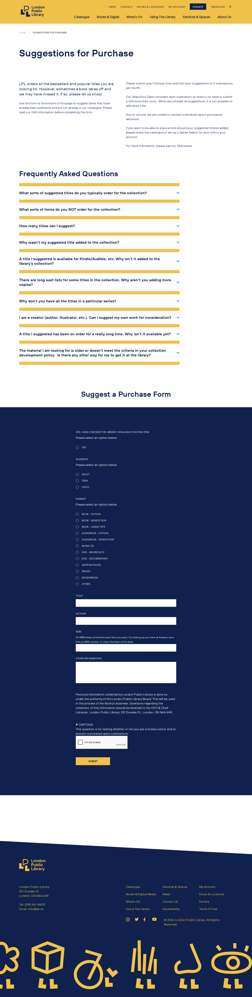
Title (79, 595)
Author (81, 613)
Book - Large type (93, 526)
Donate (204, 901)
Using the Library (163, 17)
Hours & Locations (211, 894)
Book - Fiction (91, 514)
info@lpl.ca (36, 909)
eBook (86, 571)
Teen (85, 480)
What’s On (134, 17)
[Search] (230, 6)
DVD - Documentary (95, 558)
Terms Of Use (208, 909)
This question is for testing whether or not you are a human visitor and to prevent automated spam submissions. (126, 729)
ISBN (78, 631)
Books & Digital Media (141, 894)
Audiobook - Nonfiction (98, 539)
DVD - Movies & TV (93, 552)
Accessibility (171, 909)
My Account (207, 887)
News (166, 894)
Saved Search (188, 132)
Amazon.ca (165, 637)
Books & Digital (108, 17)
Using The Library (138, 909)
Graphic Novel (91, 565)
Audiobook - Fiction (95, 533)
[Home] (33, 865)
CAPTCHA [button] (86, 724)
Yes (84, 447)
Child (85, 487)
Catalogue (82, 17)
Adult (85, 474)
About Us (224, 17)
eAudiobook (90, 577)
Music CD (88, 545)
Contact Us (170, 901)
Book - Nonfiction (94, 520)
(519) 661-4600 (35, 904)
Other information (88, 658)
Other (86, 584)
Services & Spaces (196, 17)
